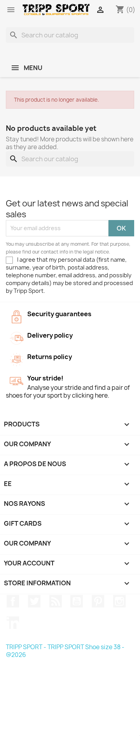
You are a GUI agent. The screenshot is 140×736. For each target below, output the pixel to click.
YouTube (76, 601)
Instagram (119, 601)
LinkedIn (13, 622)
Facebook (13, 601)
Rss (55, 601)
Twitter (34, 601)
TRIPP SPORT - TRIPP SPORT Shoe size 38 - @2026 (65, 651)
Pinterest (98, 601)
